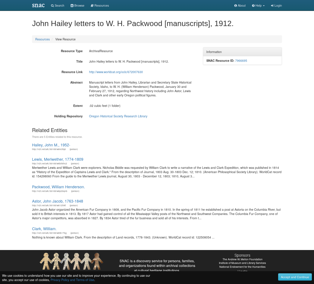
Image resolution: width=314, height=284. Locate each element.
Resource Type (72, 51)
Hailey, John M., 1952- (51, 144)
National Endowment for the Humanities (242, 266)
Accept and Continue (295, 277)
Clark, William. (44, 228)
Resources (42, 39)
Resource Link (72, 72)
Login (278, 5)
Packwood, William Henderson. (58, 186)
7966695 (241, 60)
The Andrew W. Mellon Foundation (243, 259)
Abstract (76, 82)
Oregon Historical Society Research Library (118, 116)
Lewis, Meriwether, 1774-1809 (57, 159)
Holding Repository (68, 116)
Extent (78, 105)
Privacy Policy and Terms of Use (72, 280)
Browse (78, 5)
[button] (258, 5)
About (241, 5)
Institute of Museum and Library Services (242, 263)
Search (59, 5)
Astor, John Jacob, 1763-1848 (57, 201)
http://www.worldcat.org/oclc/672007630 (116, 72)
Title (79, 61)
